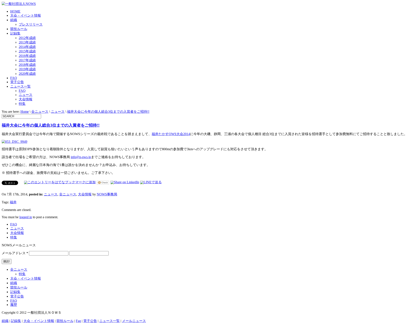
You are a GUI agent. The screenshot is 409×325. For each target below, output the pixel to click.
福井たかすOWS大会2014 (171, 134)
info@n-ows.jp (81, 157)
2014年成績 (27, 47)
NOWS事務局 (107, 194)
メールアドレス (15, 253)
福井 (13, 202)
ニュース (25, 95)
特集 (22, 103)
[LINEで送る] (151, 182)
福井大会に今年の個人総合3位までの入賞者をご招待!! (108, 111)
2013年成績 (27, 42)
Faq (78, 321)
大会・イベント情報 (25, 15)
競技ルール (18, 29)
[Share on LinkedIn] (125, 182)
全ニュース (39, 111)
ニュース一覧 (20, 86)
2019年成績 (27, 69)
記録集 (15, 33)
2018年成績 (27, 64)
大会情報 (25, 99)
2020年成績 (27, 73)
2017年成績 (27, 60)
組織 (13, 20)
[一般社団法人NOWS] (19, 4)
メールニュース (134, 321)
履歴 (13, 304)
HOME (15, 11)
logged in (25, 217)
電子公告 (17, 82)
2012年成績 (27, 38)
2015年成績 (27, 51)
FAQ (13, 78)
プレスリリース (31, 24)
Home (24, 111)
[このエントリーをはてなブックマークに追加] (60, 182)
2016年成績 (27, 56)
